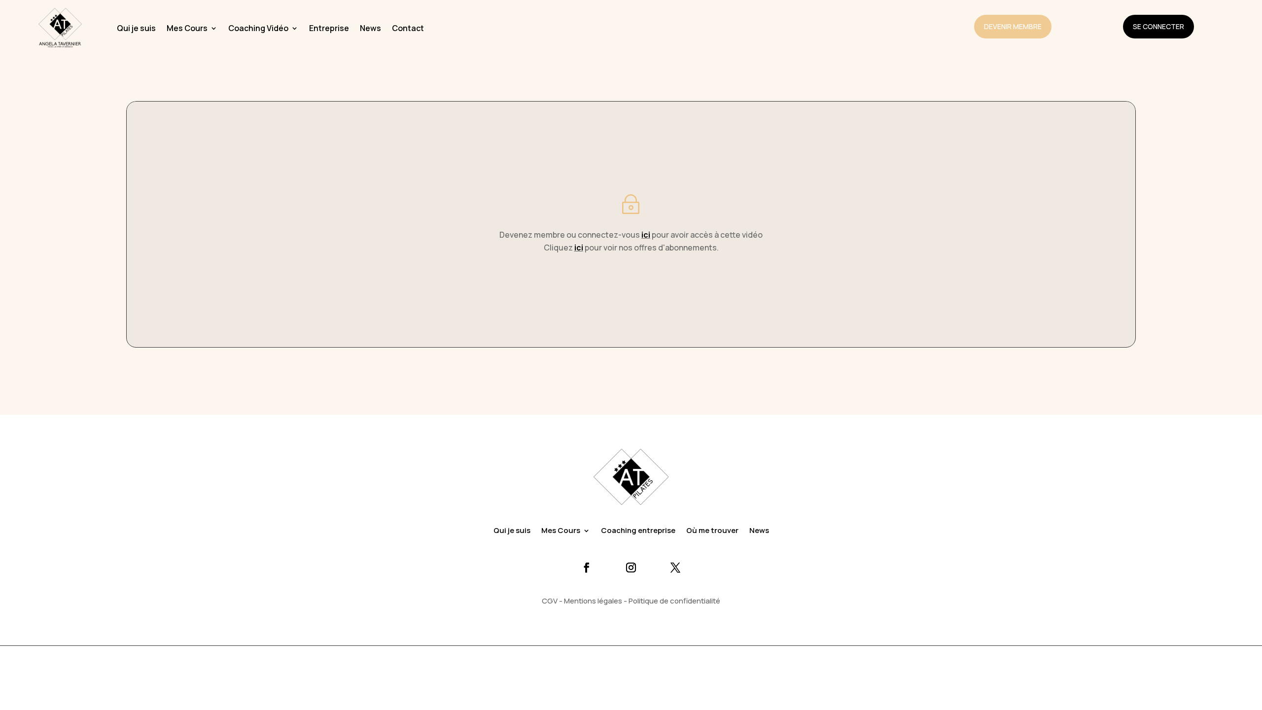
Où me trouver (712, 531)
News (370, 28)
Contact (408, 28)
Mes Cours (187, 28)
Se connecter (1158, 26)
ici (645, 234)
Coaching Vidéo (258, 28)
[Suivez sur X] (675, 567)
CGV (550, 601)
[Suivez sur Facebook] (586, 567)
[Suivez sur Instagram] (631, 567)
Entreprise (329, 28)
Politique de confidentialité (674, 601)
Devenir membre (1013, 26)
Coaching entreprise (638, 531)
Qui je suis (136, 28)
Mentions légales (593, 601)
